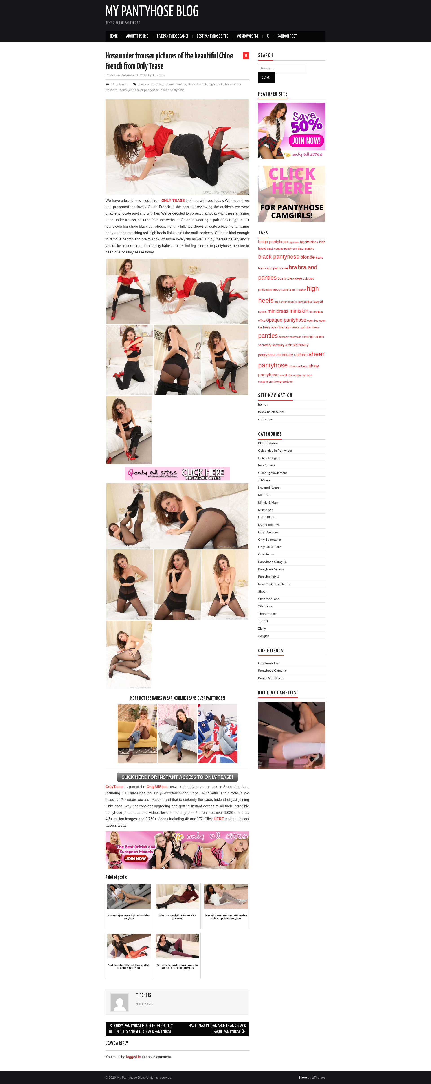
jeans (123, 90)
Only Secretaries (270, 539)
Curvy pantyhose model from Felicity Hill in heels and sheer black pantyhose (141, 1029)
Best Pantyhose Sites (212, 36)
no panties (316, 311)
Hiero (303, 1077)
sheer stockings (298, 366)
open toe (312, 320)
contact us (265, 419)
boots (319, 257)
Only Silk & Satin (269, 547)
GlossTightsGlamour (272, 473)
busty (282, 278)
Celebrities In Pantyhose (275, 450)
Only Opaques (268, 532)
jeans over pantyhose (143, 90)
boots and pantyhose (273, 268)
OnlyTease (114, 787)
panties (268, 335)
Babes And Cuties (270, 678)
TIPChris (158, 75)
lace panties (305, 301)
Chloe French (197, 84)
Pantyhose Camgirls (272, 562)
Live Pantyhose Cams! (172, 36)
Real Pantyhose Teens (274, 584)
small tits (285, 375)
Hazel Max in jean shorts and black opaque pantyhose (217, 1029)
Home (113, 36)
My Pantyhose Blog (152, 12)
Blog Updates (267, 443)
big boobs (294, 242)
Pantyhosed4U (268, 576)
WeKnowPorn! (247, 36)
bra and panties (175, 84)
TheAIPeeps (267, 613)
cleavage (295, 278)
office (261, 320)
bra (293, 267)
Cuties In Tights (269, 458)
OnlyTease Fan (269, 663)
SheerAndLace (268, 599)
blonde (307, 257)
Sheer (262, 591)
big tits (305, 242)
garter (302, 290)
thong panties (283, 381)
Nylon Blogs (266, 517)
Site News (265, 606)
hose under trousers (286, 301)
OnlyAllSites (157, 787)
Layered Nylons (269, 487)
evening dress (289, 289)
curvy (276, 289)
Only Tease (119, 84)
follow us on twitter (271, 412)
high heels (216, 84)
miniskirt (298, 311)
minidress (278, 311)
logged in (133, 1057)
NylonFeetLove (269, 524)
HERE (219, 819)
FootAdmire (266, 465)
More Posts (145, 1004)
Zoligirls (263, 636)
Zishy (262, 628)
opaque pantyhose (286, 320)
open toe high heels (285, 327)
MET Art (264, 495)
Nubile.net (265, 510)
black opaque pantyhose (282, 248)
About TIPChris (137, 36)
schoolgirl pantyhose (290, 336)
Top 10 (263, 621)
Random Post (287, 36)
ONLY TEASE (173, 200)
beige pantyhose (273, 242)
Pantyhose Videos (271, 569)
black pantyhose (150, 84)
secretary (264, 345)
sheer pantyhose (173, 90)
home (262, 404)
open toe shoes (309, 327)
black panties (306, 248)
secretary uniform (292, 355)
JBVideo (264, 480)
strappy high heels (303, 375)
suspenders (265, 381)
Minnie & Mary (268, 502)
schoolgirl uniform (313, 336)
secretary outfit (282, 345)
